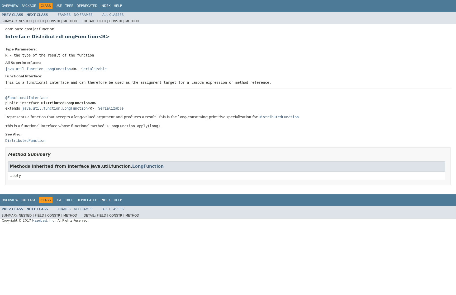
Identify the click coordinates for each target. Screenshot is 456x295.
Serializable (94, 69)
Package (29, 6)
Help (118, 6)
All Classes (113, 15)
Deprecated (87, 6)
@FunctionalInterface (26, 98)
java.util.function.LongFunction (38, 69)
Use (58, 6)
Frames (64, 15)
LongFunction (148, 166)
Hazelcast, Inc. (43, 220)
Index (106, 6)
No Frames (83, 15)
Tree (69, 6)
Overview (10, 6)
